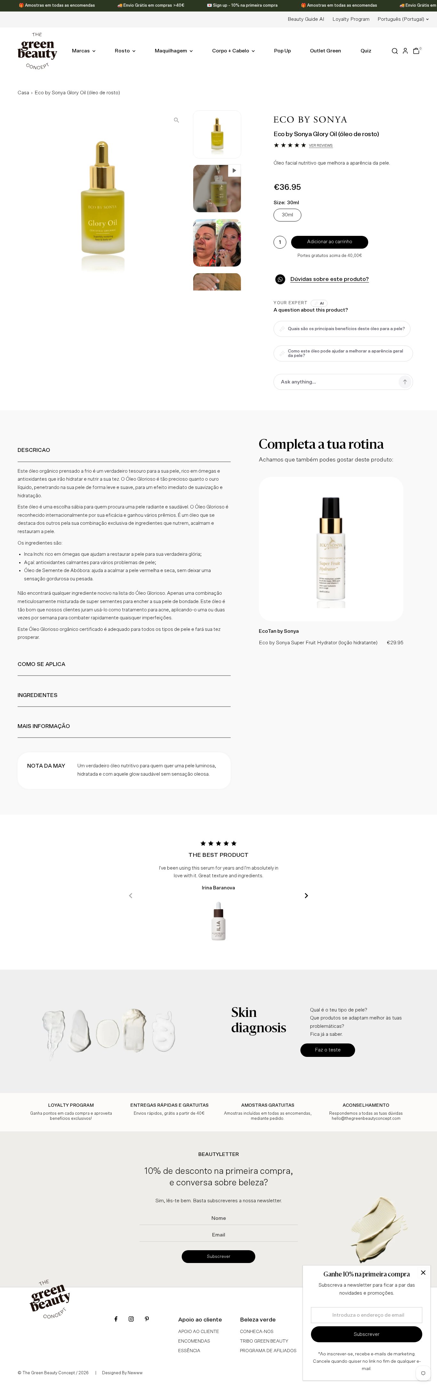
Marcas (81, 50)
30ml (287, 214)
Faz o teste (328, 1049)
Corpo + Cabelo (231, 50)
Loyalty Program (350, 19)
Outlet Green (325, 50)
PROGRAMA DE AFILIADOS (268, 1351)
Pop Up (282, 50)
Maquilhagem (171, 50)
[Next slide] (306, 895)
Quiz (366, 50)
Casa (23, 92)
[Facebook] (116, 1319)
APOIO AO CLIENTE (198, 1331)
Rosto (123, 50)
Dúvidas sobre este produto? (329, 279)
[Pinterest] (146, 1319)
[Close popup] (423, 1272)
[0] (416, 51)
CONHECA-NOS (257, 1331)
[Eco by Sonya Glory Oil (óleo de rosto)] (331, 619)
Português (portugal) (400, 19)
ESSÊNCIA (189, 1351)
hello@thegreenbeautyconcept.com (366, 1119)
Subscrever (218, 1256)
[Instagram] (131, 1319)
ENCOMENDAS (194, 1341)
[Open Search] (395, 51)
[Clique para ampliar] (176, 120)
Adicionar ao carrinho (329, 241)
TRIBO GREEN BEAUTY (264, 1341)
